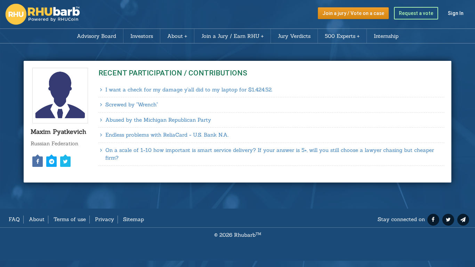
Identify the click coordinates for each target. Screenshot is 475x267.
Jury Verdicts (294, 36)
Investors (141, 36)
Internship (386, 36)
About (175, 36)
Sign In (456, 13)
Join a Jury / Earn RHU (230, 36)
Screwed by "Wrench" (131, 104)
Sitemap (133, 219)
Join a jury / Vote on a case (353, 13)
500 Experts (340, 36)
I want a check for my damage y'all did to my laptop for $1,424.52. (188, 89)
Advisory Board (96, 36)
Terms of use (70, 219)
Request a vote (416, 13)
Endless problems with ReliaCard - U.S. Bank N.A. (166, 134)
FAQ (14, 219)
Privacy (104, 219)
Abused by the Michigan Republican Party (158, 119)
